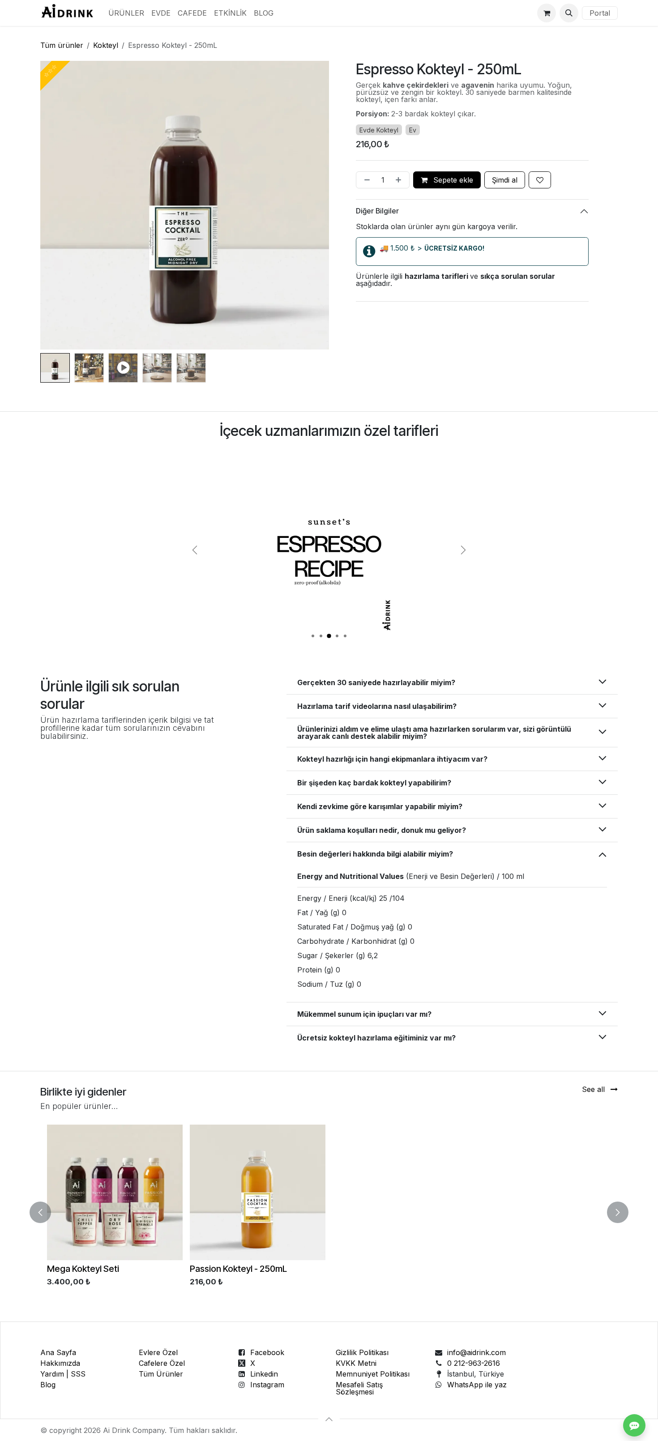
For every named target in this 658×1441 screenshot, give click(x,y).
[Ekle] (400, 180)
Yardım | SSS (62, 1373)
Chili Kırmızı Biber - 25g (520, 1268)
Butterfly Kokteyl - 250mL (240, 1268)
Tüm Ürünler (161, 1373)
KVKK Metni (356, 1363)
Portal (600, 13)
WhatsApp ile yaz (477, 1384)
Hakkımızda (60, 1363)
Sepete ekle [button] (452, 179)
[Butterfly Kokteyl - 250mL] (257, 1192)
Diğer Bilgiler (378, 211)
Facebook (267, 1352)
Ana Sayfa (58, 1352)
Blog (48, 1384)
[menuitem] (126, 13)
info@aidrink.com (476, 1352)
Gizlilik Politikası (362, 1352)
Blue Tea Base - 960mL (92, 1268)
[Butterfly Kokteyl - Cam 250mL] (400, 1192)
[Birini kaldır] (365, 180)
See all (594, 1089)
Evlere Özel (158, 1352)
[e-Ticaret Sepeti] (546, 13)
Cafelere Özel (162, 1363)
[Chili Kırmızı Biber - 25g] (543, 1192)
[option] (329, 1212)
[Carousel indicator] (313, 636)
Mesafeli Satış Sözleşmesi (359, 1388)
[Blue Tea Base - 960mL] (115, 1192)
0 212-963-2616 (473, 1363)
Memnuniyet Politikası (373, 1373)
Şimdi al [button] (504, 179)
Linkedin (264, 1373)
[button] (569, 13)
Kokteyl (105, 45)
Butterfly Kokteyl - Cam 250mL (393, 1268)
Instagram (267, 1384)
